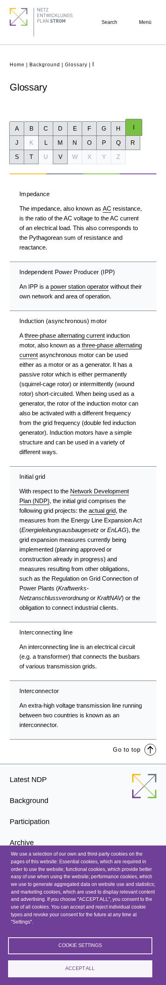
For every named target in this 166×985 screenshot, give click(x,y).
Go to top (127, 749)
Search (109, 22)
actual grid (102, 510)
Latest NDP (28, 780)
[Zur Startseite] (144, 791)
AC (107, 208)
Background (44, 65)
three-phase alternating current (65, 335)
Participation (30, 822)
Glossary (76, 65)
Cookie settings (80, 945)
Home (17, 65)
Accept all (80, 968)
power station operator (79, 286)
